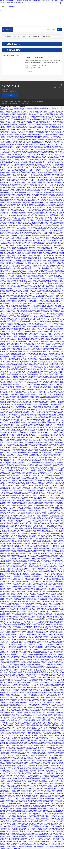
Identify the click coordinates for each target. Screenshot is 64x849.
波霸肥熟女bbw (19, 603)
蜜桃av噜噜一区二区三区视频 (22, 490)
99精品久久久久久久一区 (54, 399)
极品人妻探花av (33, 334)
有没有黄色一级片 (30, 310)
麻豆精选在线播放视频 (25, 311)
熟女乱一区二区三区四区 (48, 527)
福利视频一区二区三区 (37, 546)
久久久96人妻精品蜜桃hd (24, 142)
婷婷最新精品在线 (7, 533)
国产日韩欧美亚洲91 (5, 129)
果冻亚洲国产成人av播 (8, 386)
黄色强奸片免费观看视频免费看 (39, 460)
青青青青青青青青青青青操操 (37, 199)
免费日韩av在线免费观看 (27, 618)
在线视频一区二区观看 (57, 682)
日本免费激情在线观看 (47, 541)
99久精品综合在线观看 (29, 273)
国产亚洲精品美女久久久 (51, 488)
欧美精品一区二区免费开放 (43, 565)
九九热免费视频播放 (47, 533)
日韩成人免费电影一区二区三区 (31, 232)
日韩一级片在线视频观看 (40, 532)
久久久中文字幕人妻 (36, 387)
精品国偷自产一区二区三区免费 (26, 629)
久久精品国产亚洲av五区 (51, 129)
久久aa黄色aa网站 (29, 543)
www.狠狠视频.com (24, 237)
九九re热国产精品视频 (8, 396)
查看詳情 (30, 71)
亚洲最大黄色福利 (13, 649)
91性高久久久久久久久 (56, 421)
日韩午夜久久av (51, 444)
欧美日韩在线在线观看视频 (41, 210)
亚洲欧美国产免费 (36, 541)
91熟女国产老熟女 (47, 583)
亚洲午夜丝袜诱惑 (45, 555)
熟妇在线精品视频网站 (48, 484)
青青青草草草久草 (34, 560)
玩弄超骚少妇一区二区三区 (55, 694)
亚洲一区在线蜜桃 (26, 129)
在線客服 (9, 95)
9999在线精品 (7, 465)
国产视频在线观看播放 (27, 588)
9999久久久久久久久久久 (30, 295)
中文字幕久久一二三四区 (10, 371)
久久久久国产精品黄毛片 (31, 536)
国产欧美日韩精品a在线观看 (54, 624)
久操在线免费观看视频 (17, 445)
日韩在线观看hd (27, 157)
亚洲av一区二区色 (25, 166)
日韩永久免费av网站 (9, 541)
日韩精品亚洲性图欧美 (28, 258)
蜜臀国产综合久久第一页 (6, 657)
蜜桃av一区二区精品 (30, 397)
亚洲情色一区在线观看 (34, 520)
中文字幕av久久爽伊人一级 (10, 338)
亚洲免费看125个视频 (32, 611)
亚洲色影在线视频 (14, 522)
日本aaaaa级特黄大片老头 (15, 383)
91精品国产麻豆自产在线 (14, 166)
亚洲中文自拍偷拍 (19, 532)
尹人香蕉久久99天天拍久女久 (35, 123)
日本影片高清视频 (49, 243)
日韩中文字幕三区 (51, 435)
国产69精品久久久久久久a (15, 181)
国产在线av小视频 (37, 454)
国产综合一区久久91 (36, 585)
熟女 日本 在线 (37, 581)
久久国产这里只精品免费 (33, 214)
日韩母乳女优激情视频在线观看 (55, 328)
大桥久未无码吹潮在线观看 (8, 358)
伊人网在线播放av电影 (39, 144)
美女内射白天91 (45, 351)
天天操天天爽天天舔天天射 (14, 664)
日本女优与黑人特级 (34, 285)
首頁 (15, 36)
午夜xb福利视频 (55, 166)
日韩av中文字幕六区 (54, 282)
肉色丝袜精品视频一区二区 (14, 525)
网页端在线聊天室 (19, 262)
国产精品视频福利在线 (9, 437)
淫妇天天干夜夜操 (45, 336)
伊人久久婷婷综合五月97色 (49, 229)
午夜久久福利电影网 (31, 291)
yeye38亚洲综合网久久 (19, 422)
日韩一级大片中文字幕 (41, 479)
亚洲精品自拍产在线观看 (21, 197)
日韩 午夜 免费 (18, 591)
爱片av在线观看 (28, 179)
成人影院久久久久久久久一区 (26, 270)
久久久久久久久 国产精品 (52, 144)
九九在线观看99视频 (22, 167)
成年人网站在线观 (42, 152)
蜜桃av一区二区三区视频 (13, 656)
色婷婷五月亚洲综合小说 (50, 402)
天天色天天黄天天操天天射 (22, 598)
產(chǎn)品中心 (7, 29)
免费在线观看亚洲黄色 (49, 310)
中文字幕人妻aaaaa (16, 588)
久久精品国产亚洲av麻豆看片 (46, 672)
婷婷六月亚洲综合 (11, 308)
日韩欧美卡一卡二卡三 (13, 363)
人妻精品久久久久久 (32, 378)
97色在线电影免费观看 (55, 508)
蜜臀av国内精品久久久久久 (12, 354)
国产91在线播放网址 (24, 265)
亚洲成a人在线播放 (14, 331)
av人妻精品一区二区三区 (19, 205)
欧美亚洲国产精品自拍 (22, 187)
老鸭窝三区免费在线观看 (47, 609)
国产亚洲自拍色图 (29, 484)
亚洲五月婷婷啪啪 (10, 262)
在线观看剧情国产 (19, 268)
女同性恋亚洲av (48, 354)
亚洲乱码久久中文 (13, 515)
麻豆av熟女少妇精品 (31, 662)
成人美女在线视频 (32, 200)
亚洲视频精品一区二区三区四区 (46, 419)
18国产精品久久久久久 (21, 326)
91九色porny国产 (45, 179)
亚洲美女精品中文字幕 (45, 699)
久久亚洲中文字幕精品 (27, 272)
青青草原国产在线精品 (10, 252)
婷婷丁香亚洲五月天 (42, 378)
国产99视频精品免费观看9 (23, 641)
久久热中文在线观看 (52, 169)
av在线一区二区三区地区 (8, 472)
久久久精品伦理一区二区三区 (37, 265)
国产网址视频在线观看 (17, 232)
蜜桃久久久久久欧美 (12, 589)
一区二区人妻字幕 (49, 432)
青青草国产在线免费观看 (33, 637)
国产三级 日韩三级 (45, 366)
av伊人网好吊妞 (20, 316)
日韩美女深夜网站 (22, 298)
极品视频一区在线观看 (7, 306)
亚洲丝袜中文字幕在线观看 (30, 344)
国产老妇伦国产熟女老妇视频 (41, 631)
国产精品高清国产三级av (49, 267)
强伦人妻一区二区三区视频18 (36, 402)
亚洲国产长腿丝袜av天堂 (40, 447)
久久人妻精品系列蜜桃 (33, 371)
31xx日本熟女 (58, 566)
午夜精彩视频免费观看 (23, 339)
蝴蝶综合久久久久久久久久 (14, 159)
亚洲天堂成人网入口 (54, 556)
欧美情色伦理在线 (41, 227)
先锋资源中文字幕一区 (49, 485)
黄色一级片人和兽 (30, 624)
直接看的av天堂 (29, 507)
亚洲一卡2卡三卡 (50, 192)
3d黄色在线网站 (57, 371)
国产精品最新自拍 (24, 229)
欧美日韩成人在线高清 (13, 361)
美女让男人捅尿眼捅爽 (37, 157)
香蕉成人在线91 (4, 344)
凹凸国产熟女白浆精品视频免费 (23, 573)
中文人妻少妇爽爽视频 (44, 316)
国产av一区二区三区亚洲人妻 (17, 681)
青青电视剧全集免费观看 (18, 563)
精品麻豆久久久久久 (41, 575)
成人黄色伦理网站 (33, 247)
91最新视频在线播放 (10, 676)
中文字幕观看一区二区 (11, 341)
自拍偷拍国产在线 (35, 166)
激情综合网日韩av (45, 167)
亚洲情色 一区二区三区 (21, 207)
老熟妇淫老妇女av (23, 215)
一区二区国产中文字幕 (41, 353)
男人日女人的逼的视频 (35, 684)
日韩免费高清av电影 (28, 147)
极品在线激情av (25, 586)
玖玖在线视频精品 (59, 343)
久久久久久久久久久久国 (31, 421)
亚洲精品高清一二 (44, 318)
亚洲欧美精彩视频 (46, 414)
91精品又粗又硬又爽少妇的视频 (10, 265)
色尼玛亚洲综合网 (42, 536)
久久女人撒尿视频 (38, 618)
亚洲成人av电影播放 (24, 320)
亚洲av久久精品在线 (53, 538)
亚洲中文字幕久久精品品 (34, 391)
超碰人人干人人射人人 (35, 237)
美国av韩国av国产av (11, 634)
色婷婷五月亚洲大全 (26, 235)
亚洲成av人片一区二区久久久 (48, 391)
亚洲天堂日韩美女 (56, 330)
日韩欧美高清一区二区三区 (13, 694)
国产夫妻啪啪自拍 (29, 455)
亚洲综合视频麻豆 (11, 280)
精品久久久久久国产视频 (14, 528)
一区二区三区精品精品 (14, 431)
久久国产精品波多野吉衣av (43, 525)
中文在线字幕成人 (38, 245)
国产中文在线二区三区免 (56, 257)
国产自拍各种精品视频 (18, 286)
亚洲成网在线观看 (31, 298)
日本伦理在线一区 (32, 692)
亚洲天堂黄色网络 (24, 361)
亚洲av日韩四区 (22, 601)
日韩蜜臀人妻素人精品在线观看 (12, 561)
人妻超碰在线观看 (17, 250)
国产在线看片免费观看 (29, 432)
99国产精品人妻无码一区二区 (39, 185)
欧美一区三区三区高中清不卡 (32, 429)
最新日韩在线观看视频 (51, 126)
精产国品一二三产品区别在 (54, 434)
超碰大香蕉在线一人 (24, 334)
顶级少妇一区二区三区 (40, 480)
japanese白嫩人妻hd (58, 700)
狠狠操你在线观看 (11, 379)
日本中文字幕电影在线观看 (29, 323)
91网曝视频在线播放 (26, 465)
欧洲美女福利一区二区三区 (47, 142)
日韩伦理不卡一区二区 (56, 219)
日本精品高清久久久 (50, 278)
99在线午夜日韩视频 (22, 672)
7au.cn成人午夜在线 (13, 214)
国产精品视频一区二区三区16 (32, 262)
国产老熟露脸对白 (6, 424)
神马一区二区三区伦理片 (20, 257)
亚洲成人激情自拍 (56, 647)
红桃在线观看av (54, 437)
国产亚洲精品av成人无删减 (54, 152)
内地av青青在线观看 (28, 631)
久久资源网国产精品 (20, 401)
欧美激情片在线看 (44, 598)
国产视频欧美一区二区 (31, 512)
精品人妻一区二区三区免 (33, 437)
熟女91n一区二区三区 (10, 508)
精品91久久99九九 (12, 440)
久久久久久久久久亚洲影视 (14, 169)
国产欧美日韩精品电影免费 (27, 325)
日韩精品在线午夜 (14, 343)
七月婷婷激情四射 (24, 690)
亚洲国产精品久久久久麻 (28, 570)
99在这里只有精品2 (22, 123)
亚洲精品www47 (16, 185)
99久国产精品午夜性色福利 (10, 298)
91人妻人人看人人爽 (24, 515)
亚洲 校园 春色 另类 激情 (13, 144)
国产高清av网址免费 (55, 535)
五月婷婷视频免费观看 (52, 242)
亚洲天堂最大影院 (51, 422)
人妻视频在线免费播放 (18, 404)
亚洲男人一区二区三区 (39, 272)
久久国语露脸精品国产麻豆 (8, 152)
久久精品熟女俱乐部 (43, 661)
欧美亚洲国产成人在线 (31, 661)
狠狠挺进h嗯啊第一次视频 (6, 488)
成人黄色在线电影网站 (11, 333)
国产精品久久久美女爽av (50, 265)
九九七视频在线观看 (55, 669)
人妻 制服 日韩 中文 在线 (34, 290)
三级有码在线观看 (29, 245)
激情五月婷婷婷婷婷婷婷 (55, 637)
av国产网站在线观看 (32, 619)
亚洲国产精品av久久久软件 (40, 507)
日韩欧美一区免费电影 (50, 217)
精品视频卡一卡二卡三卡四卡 (26, 132)
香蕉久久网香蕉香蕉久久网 (53, 238)
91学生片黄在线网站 (8, 426)
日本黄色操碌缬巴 (35, 649)
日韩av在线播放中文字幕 (25, 387)
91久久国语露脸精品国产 (31, 470)
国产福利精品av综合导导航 (38, 235)
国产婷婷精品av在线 (21, 308)
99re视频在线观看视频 (30, 227)
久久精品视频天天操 (13, 212)
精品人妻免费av (36, 179)
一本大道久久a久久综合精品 (46, 308)
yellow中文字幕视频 (57, 649)
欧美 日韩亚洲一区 (20, 594)
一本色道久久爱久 (47, 330)
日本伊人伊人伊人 (26, 154)
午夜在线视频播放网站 (34, 341)
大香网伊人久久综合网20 (25, 283)
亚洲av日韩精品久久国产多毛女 (9, 535)
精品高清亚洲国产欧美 (32, 277)
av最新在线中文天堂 (44, 277)
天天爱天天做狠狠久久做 (18, 474)
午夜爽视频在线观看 (7, 356)
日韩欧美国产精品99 (18, 179)
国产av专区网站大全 (5, 492)
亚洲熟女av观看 (41, 550)
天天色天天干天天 (18, 460)
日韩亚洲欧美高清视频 (29, 575)
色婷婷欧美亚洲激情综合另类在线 (35, 326)
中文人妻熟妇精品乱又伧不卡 (35, 280)
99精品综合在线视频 (12, 351)
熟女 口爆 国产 (13, 479)
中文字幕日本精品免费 (5, 147)
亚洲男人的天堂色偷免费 (23, 285)
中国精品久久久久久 (53, 460)
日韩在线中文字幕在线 (45, 429)
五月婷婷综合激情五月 (29, 243)
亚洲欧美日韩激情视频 (45, 659)
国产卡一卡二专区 (7, 224)
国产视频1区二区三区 (51, 235)
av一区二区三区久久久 (12, 313)
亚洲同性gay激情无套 (8, 384)
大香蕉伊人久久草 (9, 460)
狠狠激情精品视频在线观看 (55, 359)
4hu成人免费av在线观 (30, 568)
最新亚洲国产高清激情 (31, 513)
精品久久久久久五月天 (48, 151)
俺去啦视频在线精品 (5, 164)
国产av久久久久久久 (39, 642)
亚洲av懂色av (36, 656)
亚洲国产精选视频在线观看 (45, 124)
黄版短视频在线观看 (26, 224)
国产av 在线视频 (11, 128)
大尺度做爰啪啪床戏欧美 (24, 333)
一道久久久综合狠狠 (35, 142)
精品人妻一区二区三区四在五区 (20, 475)
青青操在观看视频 (10, 172)
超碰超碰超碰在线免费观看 (54, 139)
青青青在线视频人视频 (14, 684)
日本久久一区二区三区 (28, 603)
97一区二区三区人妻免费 (35, 700)
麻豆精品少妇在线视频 (17, 184)
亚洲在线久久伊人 (11, 189)
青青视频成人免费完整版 (48, 348)
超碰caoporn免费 (16, 518)
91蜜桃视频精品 (29, 482)
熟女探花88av (50, 613)
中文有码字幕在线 (47, 454)
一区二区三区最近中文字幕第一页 (15, 353)
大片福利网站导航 (54, 167)
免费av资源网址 (58, 651)
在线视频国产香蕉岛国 (30, 128)
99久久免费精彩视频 (43, 187)
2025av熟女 (24, 209)
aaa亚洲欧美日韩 (46, 233)
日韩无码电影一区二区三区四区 (32, 401)
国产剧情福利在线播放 (20, 134)
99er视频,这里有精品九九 (11, 339)
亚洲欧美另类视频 (57, 134)
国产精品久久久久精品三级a (29, 356)
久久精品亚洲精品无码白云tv (20, 200)
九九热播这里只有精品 (43, 215)
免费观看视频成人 (54, 336)
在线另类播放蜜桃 (29, 439)
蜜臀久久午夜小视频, (45, 182)
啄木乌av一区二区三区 (50, 424)
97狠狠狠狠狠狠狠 (11, 167)
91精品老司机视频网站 (17, 631)
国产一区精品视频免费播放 (17, 111)
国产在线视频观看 (43, 399)
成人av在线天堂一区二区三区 (45, 361)
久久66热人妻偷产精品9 (35, 225)
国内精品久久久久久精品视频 (21, 248)
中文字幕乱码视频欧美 (51, 369)
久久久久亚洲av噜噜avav (30, 121)
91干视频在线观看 (41, 450)
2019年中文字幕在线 (32, 450)
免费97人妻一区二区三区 (43, 257)
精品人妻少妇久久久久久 (40, 510)
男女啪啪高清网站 (41, 295)
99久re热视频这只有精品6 (6, 260)
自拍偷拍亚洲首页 (10, 255)
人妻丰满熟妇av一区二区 (16, 517)
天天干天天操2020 (42, 417)
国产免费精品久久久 (26, 368)
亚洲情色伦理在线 (13, 132)
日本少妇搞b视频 (47, 280)
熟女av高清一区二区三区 (12, 305)
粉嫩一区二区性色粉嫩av (28, 210)
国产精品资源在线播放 (32, 282)
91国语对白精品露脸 (42, 139)
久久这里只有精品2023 (11, 619)
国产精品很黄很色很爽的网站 (50, 621)
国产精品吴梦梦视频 (55, 207)
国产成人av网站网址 (40, 343)
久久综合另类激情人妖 (34, 366)
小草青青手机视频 (52, 172)
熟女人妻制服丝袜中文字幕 (24, 253)
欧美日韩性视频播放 (51, 202)
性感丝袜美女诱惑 (14, 469)
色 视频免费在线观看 (31, 508)
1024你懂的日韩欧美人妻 (26, 626)
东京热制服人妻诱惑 (11, 409)
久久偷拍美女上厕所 (36, 368)
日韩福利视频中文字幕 (47, 174)
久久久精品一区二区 (41, 114)
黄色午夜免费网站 (35, 296)
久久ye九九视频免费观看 (47, 667)
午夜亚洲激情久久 (48, 546)
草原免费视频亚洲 (14, 411)
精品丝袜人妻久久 (43, 548)
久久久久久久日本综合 (27, 485)
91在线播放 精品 (57, 633)
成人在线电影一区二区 (38, 113)
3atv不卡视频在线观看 (53, 548)
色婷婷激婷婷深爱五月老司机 (21, 290)
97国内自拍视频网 (45, 401)
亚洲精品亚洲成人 (19, 295)
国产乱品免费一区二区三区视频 (38, 242)
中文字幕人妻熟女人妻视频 (41, 172)
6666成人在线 (9, 290)
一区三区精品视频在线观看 (30, 417)
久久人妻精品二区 (32, 187)
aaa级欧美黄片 (22, 378)
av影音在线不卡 (39, 462)
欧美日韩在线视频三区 (32, 548)
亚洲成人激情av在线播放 (50, 245)
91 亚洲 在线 (16, 682)
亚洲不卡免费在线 (45, 384)
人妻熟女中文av (5, 628)
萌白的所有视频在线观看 (44, 421)
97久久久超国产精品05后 (27, 195)
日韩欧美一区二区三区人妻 (48, 368)
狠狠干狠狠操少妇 (44, 364)
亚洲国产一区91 (51, 450)
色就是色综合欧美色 (53, 407)
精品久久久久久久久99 (56, 666)
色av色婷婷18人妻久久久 (39, 313)
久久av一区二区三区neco (33, 318)
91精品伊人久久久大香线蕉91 (15, 146)
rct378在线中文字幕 (10, 121)
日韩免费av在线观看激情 (36, 666)
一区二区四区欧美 (8, 174)
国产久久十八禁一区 (50, 132)
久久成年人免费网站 (25, 161)
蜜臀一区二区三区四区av (24, 416)
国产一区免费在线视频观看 (15, 114)
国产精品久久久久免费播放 (8, 118)
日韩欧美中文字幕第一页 (46, 156)
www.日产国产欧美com (5, 232)
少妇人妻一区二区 (16, 303)
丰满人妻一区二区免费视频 (19, 162)
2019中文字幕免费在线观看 (56, 477)
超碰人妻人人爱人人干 (48, 270)
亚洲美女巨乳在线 (42, 248)
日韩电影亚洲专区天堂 (45, 293)
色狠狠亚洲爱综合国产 (5, 502)
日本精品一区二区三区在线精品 (17, 609)
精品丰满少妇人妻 (42, 212)
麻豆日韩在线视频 (16, 224)
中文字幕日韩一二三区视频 (34, 677)
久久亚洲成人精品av (47, 131)
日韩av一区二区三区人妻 (23, 477)
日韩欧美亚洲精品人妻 (23, 427)
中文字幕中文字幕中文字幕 (19, 282)
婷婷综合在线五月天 (39, 190)
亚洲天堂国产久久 (52, 195)
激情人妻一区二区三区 (7, 179)
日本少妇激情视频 (16, 263)
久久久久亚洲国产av (41, 298)
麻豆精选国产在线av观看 (52, 575)
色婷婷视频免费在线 (53, 661)
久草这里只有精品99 (23, 247)
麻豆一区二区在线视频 (50, 222)
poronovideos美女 (46, 573)
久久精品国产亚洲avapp (13, 545)
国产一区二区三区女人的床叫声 (13, 646)
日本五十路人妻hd (14, 119)
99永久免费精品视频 (8, 245)
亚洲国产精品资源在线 (18, 482)
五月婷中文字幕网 (33, 212)
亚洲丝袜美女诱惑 (55, 300)
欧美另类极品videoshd (29, 412)
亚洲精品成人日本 (10, 439)
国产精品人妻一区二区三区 (44, 162)
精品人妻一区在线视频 (57, 111)
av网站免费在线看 (35, 331)
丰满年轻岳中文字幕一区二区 (16, 575)
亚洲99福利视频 (8, 162)
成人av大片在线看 (39, 629)
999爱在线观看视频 (51, 512)
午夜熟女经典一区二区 (52, 513)
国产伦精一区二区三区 (55, 118)
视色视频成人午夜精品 (29, 596)
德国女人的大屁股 (56, 386)
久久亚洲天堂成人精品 (12, 376)
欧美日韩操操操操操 (33, 419)
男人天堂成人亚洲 (22, 288)
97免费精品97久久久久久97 (16, 432)
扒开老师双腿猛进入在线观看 (34, 131)
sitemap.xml (27, 103)
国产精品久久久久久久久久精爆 (18, 695)
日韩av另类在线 (20, 397)
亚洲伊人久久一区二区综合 (27, 518)
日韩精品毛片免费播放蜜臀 (28, 177)
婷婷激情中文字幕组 (46, 230)
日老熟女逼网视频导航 (22, 176)
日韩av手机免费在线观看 (31, 500)
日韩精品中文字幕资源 (24, 331)
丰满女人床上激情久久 (54, 215)
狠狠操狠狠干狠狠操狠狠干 (34, 189)
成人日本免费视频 (16, 204)
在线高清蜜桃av (33, 535)
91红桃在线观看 (17, 581)
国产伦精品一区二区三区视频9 (32, 681)
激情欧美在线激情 (6, 457)
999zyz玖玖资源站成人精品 (51, 204)
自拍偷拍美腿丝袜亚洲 (42, 121)
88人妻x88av (23, 633)
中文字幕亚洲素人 (41, 426)
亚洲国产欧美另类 (19, 555)
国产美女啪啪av (44, 214)
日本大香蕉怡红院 (37, 174)
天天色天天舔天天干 (54, 277)
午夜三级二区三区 (49, 181)
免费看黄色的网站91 (20, 421)
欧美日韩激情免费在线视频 (27, 389)
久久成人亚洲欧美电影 (39, 132)
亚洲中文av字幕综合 (32, 440)
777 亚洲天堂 (31, 469)
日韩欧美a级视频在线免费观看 (41, 136)
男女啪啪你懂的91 (14, 320)
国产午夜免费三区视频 (32, 255)
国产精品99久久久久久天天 (32, 604)
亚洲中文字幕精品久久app (11, 394)
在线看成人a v (31, 411)
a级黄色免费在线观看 (54, 321)
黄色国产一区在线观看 (44, 339)
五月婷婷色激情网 (19, 674)
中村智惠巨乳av (11, 407)
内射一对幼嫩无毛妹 (53, 209)
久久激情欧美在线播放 (42, 359)
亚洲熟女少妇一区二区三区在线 (22, 233)
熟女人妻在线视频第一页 (38, 349)
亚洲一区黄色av (33, 248)
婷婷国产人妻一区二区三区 (40, 518)
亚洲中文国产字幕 (8, 200)
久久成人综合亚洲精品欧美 (22, 399)
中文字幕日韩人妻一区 (45, 166)
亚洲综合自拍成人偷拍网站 (18, 502)
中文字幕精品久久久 (10, 450)
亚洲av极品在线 (13, 123)
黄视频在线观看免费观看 (40, 126)
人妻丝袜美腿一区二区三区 (24, 222)
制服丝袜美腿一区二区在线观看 (50, 599)
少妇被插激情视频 (42, 619)
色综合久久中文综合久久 (57, 316)
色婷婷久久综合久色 (33, 407)
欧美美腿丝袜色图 (33, 219)
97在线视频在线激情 (47, 530)
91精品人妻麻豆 (45, 376)
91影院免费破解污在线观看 (21, 497)
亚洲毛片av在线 (56, 361)
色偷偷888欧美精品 (41, 464)
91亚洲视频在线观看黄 (37, 119)
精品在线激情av (53, 427)
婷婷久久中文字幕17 (28, 435)
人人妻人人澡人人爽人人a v (31, 316)
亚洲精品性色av (8, 540)
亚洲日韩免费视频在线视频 (39, 505)
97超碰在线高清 (57, 124)
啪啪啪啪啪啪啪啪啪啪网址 (7, 611)
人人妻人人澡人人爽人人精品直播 (39, 303)
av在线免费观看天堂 (18, 493)
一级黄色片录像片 (29, 502)
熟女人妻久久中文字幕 (49, 199)
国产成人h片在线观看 (52, 404)
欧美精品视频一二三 (51, 505)
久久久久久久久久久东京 (13, 229)
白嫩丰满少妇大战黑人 (57, 156)
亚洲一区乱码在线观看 (23, 341)
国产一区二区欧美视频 (16, 129)
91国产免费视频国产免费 (14, 278)
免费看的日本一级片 (32, 321)
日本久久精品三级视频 (49, 161)
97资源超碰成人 (45, 477)
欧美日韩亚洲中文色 (37, 533)
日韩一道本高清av (26, 336)
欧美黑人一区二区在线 (8, 248)
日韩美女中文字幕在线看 (20, 321)
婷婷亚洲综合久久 (17, 306)
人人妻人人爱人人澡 (15, 618)
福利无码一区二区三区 (37, 224)
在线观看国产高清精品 (36, 233)
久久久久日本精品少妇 (47, 154)
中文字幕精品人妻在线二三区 (24, 149)
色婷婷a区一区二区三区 (57, 585)
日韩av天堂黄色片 (43, 449)
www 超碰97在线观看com (34, 376)
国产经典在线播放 (17, 126)
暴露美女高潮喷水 (45, 341)
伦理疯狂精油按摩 (4, 687)
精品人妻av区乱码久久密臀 (10, 601)
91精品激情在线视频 (12, 222)
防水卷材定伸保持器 (44, 36)
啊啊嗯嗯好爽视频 (12, 364)
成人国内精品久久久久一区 (12, 161)
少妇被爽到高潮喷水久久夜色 (53, 149)
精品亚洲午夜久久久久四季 (31, 268)
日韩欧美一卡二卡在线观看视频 (30, 306)
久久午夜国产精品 (10, 598)
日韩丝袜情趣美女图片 (47, 137)
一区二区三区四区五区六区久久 (56, 128)
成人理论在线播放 (12, 671)
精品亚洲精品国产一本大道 (8, 490)
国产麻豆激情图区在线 (49, 411)
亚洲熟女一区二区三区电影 (41, 576)
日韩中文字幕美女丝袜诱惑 (19, 566)
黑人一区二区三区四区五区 (30, 392)
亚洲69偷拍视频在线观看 (24, 589)
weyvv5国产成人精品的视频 (26, 144)
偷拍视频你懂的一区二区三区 (55, 571)
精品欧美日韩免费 (19, 358)
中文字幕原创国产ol (48, 462)
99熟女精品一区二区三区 (10, 285)
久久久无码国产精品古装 (42, 273)
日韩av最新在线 (36, 171)
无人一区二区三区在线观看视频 (18, 381)
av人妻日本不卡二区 (58, 641)
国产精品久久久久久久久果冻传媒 (44, 134)
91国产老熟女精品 (54, 311)
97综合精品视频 (18, 541)
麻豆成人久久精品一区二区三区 (28, 240)
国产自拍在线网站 (36, 146)
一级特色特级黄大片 (43, 282)
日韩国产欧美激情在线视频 (14, 202)
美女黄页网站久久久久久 (44, 344)
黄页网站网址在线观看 (7, 447)
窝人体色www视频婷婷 (50, 498)
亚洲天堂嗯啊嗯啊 (48, 113)
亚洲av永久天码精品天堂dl (25, 522)
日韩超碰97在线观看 (39, 217)
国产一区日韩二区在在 (24, 523)
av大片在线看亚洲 (18, 157)
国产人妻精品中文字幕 (42, 128)
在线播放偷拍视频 (10, 429)
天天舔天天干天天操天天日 (23, 242)
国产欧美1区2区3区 (26, 204)
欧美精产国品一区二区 (19, 470)
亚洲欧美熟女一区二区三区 (17, 492)
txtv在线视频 (40, 291)
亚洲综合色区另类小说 (53, 378)
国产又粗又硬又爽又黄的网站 (31, 492)
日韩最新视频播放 (9, 401)
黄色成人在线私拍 (38, 151)
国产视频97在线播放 (51, 397)
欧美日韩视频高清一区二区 (8, 686)
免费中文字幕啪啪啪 (34, 497)
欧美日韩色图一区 (31, 134)
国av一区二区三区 (31, 192)
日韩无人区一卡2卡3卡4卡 (6, 493)
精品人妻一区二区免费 (50, 184)
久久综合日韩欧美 (26, 498)
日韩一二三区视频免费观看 (31, 116)
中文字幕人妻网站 (49, 343)
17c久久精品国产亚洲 (12, 253)
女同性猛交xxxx (16, 137)
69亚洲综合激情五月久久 (55, 273)
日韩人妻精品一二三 (10, 608)
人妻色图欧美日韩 (44, 694)
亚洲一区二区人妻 (8, 402)
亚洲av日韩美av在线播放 (38, 222)
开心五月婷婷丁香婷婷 (49, 159)
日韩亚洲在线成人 (7, 445)
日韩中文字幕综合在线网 (14, 442)
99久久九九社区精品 (53, 214)
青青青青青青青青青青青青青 (26, 510)
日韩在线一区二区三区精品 (37, 181)
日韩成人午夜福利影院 (43, 611)
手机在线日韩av (48, 642)
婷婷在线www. (21, 116)
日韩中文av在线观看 (18, 243)
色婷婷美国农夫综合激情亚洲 (14, 495)
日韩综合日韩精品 (28, 384)
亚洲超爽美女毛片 (55, 344)
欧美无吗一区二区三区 (11, 487)
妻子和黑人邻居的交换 (44, 207)
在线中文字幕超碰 (26, 585)
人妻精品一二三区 (18, 444)
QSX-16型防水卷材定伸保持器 (34, 57)
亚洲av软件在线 (11, 594)
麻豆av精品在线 (19, 369)
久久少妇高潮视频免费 (35, 686)
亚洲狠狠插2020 (59, 586)
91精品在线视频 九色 (20, 310)
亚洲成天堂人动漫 (13, 692)
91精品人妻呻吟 (33, 361)
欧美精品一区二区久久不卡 (29, 556)
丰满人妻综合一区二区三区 (48, 383)
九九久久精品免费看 (27, 383)
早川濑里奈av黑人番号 (20, 131)
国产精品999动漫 (34, 124)
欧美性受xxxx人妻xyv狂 (32, 676)
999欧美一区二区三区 (25, 530)
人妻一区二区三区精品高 (28, 159)
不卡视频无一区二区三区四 (8, 532)
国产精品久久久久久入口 (30, 616)
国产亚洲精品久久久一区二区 (7, 697)
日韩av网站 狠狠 (38, 484)
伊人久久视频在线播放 (39, 654)
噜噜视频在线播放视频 (39, 141)
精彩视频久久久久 (33, 399)
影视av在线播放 (21, 291)
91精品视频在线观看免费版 (17, 273)
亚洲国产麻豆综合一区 (26, 113)
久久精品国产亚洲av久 (48, 283)
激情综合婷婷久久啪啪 (15, 467)
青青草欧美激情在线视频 (11, 219)
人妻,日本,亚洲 (35, 465)
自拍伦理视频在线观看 (13, 530)
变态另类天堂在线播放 (44, 679)
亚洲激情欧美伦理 (41, 512)
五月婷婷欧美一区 (49, 601)
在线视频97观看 (23, 214)
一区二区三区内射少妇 (5, 631)
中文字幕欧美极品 (29, 217)
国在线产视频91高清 (34, 427)
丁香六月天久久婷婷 (55, 268)
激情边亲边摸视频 (29, 674)
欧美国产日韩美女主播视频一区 (49, 253)
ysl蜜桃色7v (3, 560)
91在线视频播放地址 (55, 366)
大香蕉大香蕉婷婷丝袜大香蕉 (37, 416)
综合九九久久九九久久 (27, 581)
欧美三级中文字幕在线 (16, 606)
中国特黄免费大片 (7, 303)
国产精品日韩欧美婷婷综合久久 (32, 555)
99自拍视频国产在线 (11, 277)
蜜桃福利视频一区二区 (42, 490)
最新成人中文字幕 (49, 389)
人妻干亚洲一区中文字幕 (35, 348)
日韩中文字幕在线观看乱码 (32, 566)
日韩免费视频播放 (17, 580)
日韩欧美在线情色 (4, 565)
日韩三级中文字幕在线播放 (37, 338)
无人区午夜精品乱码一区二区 (27, 343)
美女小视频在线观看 (54, 136)
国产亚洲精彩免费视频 (47, 517)
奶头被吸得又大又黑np (57, 162)
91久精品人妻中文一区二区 (24, 671)
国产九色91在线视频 (20, 172)
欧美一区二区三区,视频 (45, 262)
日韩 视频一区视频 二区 (26, 528)
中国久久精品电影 (14, 613)
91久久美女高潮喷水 (31, 601)
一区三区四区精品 (43, 434)
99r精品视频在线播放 (56, 182)
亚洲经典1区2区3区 (51, 464)
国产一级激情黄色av (47, 387)
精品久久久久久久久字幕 (26, 354)
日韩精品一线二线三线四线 (36, 161)
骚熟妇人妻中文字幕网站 (30, 563)
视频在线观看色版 (43, 407)
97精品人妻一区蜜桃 (26, 263)
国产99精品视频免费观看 (25, 267)
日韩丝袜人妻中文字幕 (7, 139)
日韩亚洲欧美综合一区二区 (55, 364)
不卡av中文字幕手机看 (46, 681)
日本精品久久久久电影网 (13, 690)
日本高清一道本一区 (53, 303)
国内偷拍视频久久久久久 (54, 616)
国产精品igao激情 (38, 599)
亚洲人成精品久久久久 (46, 363)
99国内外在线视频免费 (26, 185)
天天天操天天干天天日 (54, 676)
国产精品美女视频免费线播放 (23, 118)
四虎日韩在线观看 (30, 275)
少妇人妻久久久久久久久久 (52, 164)
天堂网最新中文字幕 (10, 662)
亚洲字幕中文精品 (44, 427)
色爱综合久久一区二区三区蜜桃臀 (11, 190)
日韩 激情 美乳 (27, 460)
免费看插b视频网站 (54, 318)
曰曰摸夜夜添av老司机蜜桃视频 (9, 624)
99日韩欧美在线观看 (10, 131)
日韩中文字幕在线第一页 (27, 141)
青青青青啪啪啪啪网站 (37, 250)
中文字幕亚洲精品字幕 (18, 426)
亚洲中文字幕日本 (54, 341)
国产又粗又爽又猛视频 (51, 227)
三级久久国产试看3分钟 (57, 563)
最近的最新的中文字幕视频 (39, 435)
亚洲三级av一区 (57, 224)
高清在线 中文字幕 (16, 356)
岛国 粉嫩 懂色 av (34, 118)
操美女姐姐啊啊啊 (20, 128)
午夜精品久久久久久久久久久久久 (26, 462)
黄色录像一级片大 (8, 205)
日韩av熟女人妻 (48, 177)
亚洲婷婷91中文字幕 (8, 581)
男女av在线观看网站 (9, 230)
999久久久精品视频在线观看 (48, 171)
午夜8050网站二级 (50, 664)
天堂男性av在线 (27, 181)
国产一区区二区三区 (35, 320)
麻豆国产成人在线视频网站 (26, 190)
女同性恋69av (57, 601)
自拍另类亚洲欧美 (39, 310)
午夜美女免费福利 (34, 659)
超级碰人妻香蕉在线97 (19, 156)
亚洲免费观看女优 (17, 585)
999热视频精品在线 (36, 363)
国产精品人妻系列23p (20, 255)
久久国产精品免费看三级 (43, 197)
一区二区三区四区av (52, 185)
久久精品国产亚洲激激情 (42, 431)
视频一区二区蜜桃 (34, 293)
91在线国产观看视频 (22, 252)
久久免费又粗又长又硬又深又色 (33, 609)
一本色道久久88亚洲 (39, 591)
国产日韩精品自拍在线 (24, 124)
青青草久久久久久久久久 (46, 176)
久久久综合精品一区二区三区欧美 (35, 406)
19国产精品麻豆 (4, 642)
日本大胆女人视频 (56, 465)
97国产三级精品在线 (41, 356)
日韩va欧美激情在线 (5, 330)
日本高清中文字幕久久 (42, 323)
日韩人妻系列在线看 (52, 532)
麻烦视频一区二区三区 (50, 503)
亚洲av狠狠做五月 (20, 508)
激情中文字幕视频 (43, 232)
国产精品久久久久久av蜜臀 (31, 538)
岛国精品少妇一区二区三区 (49, 119)
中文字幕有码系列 (17, 154)
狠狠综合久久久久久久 (31, 162)
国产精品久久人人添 (27, 169)
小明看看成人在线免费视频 (48, 194)
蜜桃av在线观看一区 (24, 583)
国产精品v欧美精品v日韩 (11, 459)
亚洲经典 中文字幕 (26, 303)
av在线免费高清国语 (5, 111)
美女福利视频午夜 (24, 652)
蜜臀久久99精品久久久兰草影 (44, 240)
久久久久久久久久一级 (15, 164)
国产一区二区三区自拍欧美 (18, 568)
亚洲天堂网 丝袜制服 (12, 247)
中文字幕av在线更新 (31, 488)
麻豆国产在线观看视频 (43, 220)
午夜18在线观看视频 (56, 230)
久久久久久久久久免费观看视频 (14, 614)
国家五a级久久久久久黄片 (49, 123)
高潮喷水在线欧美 (4, 195)
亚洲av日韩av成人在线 (32, 672)
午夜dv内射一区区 (49, 416)
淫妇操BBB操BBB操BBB (27, 136)
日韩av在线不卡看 (34, 339)
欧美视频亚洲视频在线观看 (47, 205)
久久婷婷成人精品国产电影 (19, 260)
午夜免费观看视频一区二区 (14, 272)
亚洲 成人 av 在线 (42, 392)
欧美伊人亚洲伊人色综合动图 (31, 111)
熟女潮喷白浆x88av (36, 194)
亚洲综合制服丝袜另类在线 (53, 480)
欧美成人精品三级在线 (35, 137)
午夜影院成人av (15, 366)
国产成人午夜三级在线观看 (19, 139)
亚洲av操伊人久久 (10, 536)
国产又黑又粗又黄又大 (18, 245)
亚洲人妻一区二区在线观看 (48, 189)
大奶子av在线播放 (12, 416)
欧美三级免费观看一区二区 (13, 503)
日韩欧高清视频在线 (15, 296)
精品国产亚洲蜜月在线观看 (31, 689)
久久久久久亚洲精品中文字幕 (39, 169)
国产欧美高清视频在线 (22, 280)
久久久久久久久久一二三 (46, 320)
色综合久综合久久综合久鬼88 (28, 467)
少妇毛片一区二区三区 (25, 119)
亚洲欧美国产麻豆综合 (29, 353)
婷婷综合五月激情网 (13, 523)
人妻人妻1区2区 (27, 636)
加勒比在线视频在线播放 (47, 237)
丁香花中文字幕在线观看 (15, 570)
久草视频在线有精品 (46, 146)
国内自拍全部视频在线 (10, 391)
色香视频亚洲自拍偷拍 (20, 275)
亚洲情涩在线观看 (4, 479)
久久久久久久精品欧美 (29, 369)
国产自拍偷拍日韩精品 (39, 657)
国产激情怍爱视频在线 (57, 492)
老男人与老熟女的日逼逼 (38, 204)
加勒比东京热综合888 (40, 164)
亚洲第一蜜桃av (51, 536)
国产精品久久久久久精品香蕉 (45, 644)
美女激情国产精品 (35, 336)
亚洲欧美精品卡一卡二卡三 (44, 373)
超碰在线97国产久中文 (40, 258)
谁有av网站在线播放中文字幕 (56, 576)
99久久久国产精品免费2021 (20, 637)
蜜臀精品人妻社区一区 (23, 219)
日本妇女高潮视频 (8, 637)
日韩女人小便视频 (21, 300)
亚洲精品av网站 (9, 250)
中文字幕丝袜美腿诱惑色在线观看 (47, 459)
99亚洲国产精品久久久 (41, 467)
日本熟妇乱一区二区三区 (52, 608)
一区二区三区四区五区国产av (55, 495)
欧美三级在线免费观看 (22, 550)
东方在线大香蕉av (43, 306)
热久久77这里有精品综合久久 (43, 596)
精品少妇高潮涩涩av (59, 517)
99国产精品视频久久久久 (28, 164)
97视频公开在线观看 (53, 212)
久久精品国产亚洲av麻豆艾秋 (7, 497)
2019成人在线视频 (4, 669)
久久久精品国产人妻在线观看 (13, 209)
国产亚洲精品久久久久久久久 (32, 301)
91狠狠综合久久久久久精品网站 (54, 447)
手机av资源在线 (40, 411)
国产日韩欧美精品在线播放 (9, 176)
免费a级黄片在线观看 (20, 450)
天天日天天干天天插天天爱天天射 (48, 551)
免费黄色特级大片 (14, 328)
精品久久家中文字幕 (10, 268)
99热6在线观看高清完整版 (51, 272)
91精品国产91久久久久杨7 (48, 671)
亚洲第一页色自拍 (56, 131)
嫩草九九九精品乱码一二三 (15, 323)
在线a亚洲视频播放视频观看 (22, 686)
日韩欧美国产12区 (40, 192)
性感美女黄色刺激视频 (38, 354)
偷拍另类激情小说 (57, 581)
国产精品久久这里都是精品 (24, 364)
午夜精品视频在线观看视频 (32, 156)
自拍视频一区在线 (23, 411)
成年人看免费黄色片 (54, 351)
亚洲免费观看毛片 (20, 439)
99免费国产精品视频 (28, 599)
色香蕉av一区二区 (39, 159)
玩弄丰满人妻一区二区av (10, 316)
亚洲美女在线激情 (38, 270)
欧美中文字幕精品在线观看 (6, 157)
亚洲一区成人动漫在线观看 (29, 114)
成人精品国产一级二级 (11, 406)
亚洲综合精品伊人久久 (49, 603)
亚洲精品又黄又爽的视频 (33, 682)
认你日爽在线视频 (6, 593)
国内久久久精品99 (4, 522)
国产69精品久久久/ (26, 194)
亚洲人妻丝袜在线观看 (40, 202)
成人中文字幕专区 (45, 311)
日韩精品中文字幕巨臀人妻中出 (21, 199)
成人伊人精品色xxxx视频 (53, 381)
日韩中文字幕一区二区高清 (53, 286)
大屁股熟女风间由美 (53, 323)
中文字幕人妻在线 (20, 536)
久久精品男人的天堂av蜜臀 (42, 646)
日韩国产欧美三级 (27, 250)
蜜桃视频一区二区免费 (40, 325)
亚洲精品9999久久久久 (11, 419)
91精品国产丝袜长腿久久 (28, 580)
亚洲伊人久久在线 (43, 358)
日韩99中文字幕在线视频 (55, 285)
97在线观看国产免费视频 (27, 424)
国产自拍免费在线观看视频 (46, 296)
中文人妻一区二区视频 (33, 176)
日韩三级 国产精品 (7, 204)
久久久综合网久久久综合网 (14, 210)
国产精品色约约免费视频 (49, 252)
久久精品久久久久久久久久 (56, 565)
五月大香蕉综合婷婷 (22, 277)
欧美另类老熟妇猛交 (7, 474)
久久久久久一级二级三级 (41, 570)
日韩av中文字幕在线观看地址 (33, 205)
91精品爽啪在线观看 (15, 113)
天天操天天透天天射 (19, 230)
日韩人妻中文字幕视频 (39, 424)
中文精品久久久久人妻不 (41, 328)
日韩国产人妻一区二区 (17, 359)
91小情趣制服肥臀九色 (42, 568)
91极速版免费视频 (13, 215)
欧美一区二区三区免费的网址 (10, 291)
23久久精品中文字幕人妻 (31, 644)
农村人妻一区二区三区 (23, 459)
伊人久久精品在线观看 (57, 176)
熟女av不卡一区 (40, 601)
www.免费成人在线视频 (37, 283)
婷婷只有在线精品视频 (55, 376)
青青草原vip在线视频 (20, 472)
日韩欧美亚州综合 (56, 414)
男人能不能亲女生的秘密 (18, 217)
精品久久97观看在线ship (11, 571)
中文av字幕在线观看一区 (9, 369)
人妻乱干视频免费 (6, 238)
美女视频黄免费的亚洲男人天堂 (26, 328)
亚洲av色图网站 (43, 288)
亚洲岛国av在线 (27, 146)
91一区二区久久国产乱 (54, 210)
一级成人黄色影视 (49, 349)
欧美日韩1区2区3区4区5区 (6, 199)
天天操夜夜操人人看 (26, 533)
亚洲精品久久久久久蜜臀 (9, 326)
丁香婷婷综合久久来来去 (35, 315)
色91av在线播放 (38, 517)
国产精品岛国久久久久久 (48, 593)
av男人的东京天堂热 (47, 475)
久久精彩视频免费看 (16, 177)
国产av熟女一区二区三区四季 (47, 331)
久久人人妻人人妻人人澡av (38, 129)
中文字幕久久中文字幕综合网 (22, 386)
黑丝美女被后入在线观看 (28, 396)
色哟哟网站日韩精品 (32, 634)
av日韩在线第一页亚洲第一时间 (28, 374)
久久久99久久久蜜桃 (43, 334)
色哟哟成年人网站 (17, 447)
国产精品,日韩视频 (31, 139)
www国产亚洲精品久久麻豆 (46, 371)
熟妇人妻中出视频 (45, 487)
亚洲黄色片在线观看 (34, 449)
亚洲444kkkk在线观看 (43, 470)
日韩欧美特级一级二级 (12, 283)
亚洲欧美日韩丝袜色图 (12, 378)
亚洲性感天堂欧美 (14, 652)
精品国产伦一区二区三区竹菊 (19, 667)
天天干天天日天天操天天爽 (10, 293)
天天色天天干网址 (23, 376)
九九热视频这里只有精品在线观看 (8, 242)
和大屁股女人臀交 (43, 571)
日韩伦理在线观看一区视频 (19, 661)
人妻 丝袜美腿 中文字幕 (27, 151)
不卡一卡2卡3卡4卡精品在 (53, 392)
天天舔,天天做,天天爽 (11, 149)
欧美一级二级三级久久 (24, 649)
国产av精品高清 (55, 545)
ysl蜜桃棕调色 (30, 209)
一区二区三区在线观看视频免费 (20, 225)
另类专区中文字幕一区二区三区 (51, 250)
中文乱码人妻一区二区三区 (11, 192)
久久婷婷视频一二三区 (8, 156)
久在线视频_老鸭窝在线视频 (53, 550)
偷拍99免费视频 (28, 349)
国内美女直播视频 (55, 233)
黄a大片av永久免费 (36, 305)
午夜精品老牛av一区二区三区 (49, 315)
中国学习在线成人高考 (14, 240)
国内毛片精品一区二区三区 (35, 475)
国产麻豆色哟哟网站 (7, 227)
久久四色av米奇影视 (54, 611)
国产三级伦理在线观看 (58, 642)
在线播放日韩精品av (53, 457)
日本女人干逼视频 (32, 215)
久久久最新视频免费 (24, 315)
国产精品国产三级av (39, 442)
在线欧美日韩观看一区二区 (54, 334)
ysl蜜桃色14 (33, 490)
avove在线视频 (47, 386)
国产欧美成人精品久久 (23, 571)
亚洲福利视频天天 (55, 200)
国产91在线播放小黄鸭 (45, 260)
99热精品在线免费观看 (38, 522)
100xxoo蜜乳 (54, 260)
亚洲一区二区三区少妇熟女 (25, 313)
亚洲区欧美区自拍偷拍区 (16, 636)
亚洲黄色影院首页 (56, 409)
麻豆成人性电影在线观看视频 (28, 431)
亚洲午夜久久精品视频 (57, 262)
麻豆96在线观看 (52, 116)
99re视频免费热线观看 (18, 484)
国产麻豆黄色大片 (29, 532)
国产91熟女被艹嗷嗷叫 (57, 240)
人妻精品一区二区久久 (11, 116)
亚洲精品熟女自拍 (44, 285)
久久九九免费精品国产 (22, 189)
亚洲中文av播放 (24, 669)
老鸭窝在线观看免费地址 (33, 260)
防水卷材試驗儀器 (32, 36)
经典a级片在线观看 (44, 472)
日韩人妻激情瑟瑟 (16, 325)
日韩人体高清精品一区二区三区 (38, 333)
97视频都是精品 (60, 194)
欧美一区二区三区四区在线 (38, 263)
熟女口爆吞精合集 (17, 174)
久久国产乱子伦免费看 (9, 538)
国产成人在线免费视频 (33, 288)
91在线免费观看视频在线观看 (16, 565)
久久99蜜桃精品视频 (52, 333)
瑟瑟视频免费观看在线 (14, 546)
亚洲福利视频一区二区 (39, 184)
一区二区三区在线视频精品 (9, 672)
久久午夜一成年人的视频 (42, 412)
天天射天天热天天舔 (5, 113)
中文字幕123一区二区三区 (12, 621)
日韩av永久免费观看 (21, 676)
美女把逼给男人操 (13, 270)
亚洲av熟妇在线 (39, 177)
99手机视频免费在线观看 (39, 278)
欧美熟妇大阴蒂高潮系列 (9, 480)
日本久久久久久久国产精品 (40, 195)
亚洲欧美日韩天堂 (16, 414)
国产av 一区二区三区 (29, 576)
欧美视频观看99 (11, 399)
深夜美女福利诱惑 (31, 197)
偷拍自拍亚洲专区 (25, 137)
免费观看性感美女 (4, 684)
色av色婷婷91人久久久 (47, 651)
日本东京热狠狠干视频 (55, 179)
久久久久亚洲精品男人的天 (32, 300)
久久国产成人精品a (58, 656)
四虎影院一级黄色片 (56, 596)
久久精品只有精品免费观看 (35, 229)
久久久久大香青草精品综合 (55, 578)
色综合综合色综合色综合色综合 (21, 402)
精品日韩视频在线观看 (52, 114)
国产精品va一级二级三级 (45, 219)
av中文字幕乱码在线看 (34, 487)
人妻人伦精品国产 (16, 368)
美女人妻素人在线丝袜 (45, 545)
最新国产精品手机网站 (50, 606)
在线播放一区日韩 (52, 662)
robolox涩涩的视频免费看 (18, 513)
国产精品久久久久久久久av (31, 358)
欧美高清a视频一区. (23, 212)
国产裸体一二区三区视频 (40, 346)
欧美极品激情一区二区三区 (44, 634)
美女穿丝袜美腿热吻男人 (16, 220)
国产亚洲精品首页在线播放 (17, 500)
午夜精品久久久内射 (40, 397)
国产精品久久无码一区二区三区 (32, 230)
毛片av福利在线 (43, 381)
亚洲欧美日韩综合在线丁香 (40, 614)
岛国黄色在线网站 (43, 116)
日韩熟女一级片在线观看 (20, 553)
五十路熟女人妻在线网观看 (38, 498)
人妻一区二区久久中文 (13, 237)
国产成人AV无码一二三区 (45, 111)
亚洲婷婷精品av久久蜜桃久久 (17, 301)
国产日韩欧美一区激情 (30, 565)
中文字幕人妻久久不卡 (15, 336)
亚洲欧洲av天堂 (38, 527)
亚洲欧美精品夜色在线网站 (40, 613)
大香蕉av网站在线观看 (18, 689)
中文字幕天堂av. (37, 383)
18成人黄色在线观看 (53, 528)
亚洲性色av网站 (46, 684)
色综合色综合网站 (22, 406)
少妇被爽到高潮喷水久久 (28, 202)
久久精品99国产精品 (36, 154)
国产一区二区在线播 (44, 437)
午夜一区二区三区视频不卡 (33, 167)
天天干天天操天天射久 (35, 477)
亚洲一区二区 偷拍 (41, 513)
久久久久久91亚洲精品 (32, 152)
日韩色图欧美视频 (59, 484)
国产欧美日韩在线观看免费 (56, 558)
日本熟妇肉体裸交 (39, 243)
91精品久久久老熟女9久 (17, 558)
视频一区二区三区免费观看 (45, 255)
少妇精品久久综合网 (29, 444)
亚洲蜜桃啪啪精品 (59, 629)
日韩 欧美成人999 (48, 224)
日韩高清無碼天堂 (58, 113)
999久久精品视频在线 (9, 134)
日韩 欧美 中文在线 (21, 409)
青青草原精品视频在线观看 (8, 555)
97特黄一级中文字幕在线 (54, 121)
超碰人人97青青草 (4, 328)
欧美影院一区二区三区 (32, 207)
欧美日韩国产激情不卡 (42, 321)
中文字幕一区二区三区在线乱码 (43, 394)
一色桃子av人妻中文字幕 (32, 381)
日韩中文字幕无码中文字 (51, 313)
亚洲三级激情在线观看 (17, 147)
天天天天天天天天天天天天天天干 (16, 464)
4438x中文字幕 (22, 192)
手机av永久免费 (30, 172)
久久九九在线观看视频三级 (32, 695)
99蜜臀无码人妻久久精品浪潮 (47, 566)
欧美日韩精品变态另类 (55, 220)
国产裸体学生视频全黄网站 (17, 346)
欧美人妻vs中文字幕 (27, 174)
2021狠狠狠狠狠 (8, 412)
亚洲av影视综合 (10, 392)
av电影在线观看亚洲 (9, 310)
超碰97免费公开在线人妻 (12, 315)
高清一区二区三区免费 (10, 182)
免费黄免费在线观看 (54, 646)
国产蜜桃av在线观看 (28, 184)
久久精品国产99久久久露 (33, 182)
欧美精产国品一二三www (8, 421)
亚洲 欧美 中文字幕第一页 (26, 330)
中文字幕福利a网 (29, 657)
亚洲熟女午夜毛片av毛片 (18, 227)
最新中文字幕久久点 (10, 207)
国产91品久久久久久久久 (54, 374)
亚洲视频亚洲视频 (7, 185)
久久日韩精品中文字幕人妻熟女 (16, 344)
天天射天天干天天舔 (25, 666)
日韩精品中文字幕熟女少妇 (10, 142)
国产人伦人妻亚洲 (11, 550)
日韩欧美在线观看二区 (49, 626)
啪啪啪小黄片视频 (14, 702)
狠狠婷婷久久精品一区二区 (12, 311)
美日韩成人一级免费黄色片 (11, 124)
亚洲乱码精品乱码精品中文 (46, 656)
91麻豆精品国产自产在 (40, 687)
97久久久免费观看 (51, 356)
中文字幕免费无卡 (25, 561)
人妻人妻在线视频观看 (57, 146)
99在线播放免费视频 (45, 118)
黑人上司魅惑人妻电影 (27, 126)
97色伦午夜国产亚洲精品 (31, 474)
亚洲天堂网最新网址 (28, 517)
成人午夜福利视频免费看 (15, 151)
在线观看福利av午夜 (39, 396)
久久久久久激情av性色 (37, 267)
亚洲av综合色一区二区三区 (55, 197)
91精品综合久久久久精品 (53, 288)
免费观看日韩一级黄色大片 (14, 235)
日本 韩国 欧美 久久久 (25, 363)
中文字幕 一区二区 (25, 296)
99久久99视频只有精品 (15, 136)
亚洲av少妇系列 (19, 121)
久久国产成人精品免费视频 (35, 586)
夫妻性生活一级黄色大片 (27, 527)
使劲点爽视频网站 (15, 465)
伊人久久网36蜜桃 (52, 431)
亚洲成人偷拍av (49, 263)
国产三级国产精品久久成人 (12, 633)
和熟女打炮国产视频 (38, 147)
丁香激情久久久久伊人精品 (11, 334)
